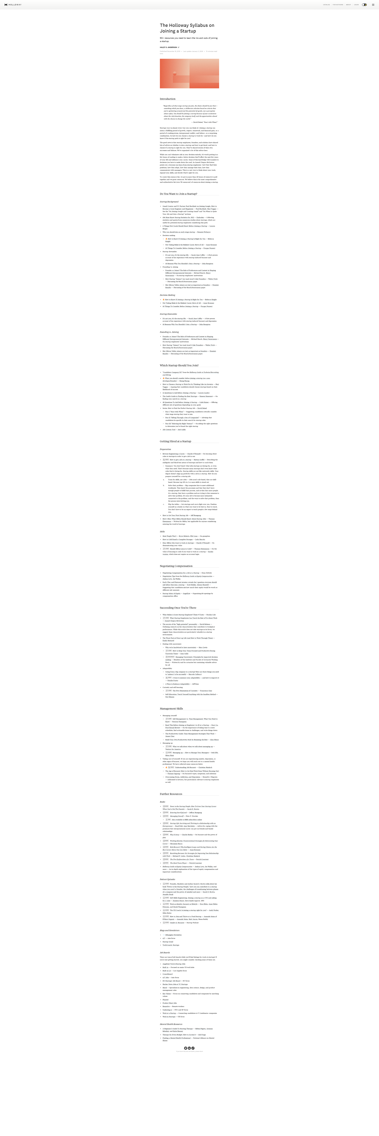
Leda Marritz (200, 539)
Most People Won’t (169, 536)
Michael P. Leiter (179, 856)
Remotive (166, 1006)
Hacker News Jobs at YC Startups (175, 984)
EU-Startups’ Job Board (171, 981)
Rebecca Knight (211, 299)
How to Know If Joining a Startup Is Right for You (186, 239)
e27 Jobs (166, 977)
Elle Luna (193, 536)
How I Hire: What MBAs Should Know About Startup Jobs (184, 519)
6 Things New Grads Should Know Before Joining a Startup (185, 226)
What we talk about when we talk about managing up (193, 746)
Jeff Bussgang (196, 515)
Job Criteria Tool (169, 429)
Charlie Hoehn (187, 834)
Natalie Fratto (172, 680)
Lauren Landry (204, 393)
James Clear (169, 736)
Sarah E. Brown (193, 809)
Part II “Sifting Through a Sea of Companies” (182, 417)
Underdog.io (167, 1010)
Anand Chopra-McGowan (174, 620)
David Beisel (202, 408)
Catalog (326, 5)
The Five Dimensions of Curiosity (185, 690)
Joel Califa (182, 429)
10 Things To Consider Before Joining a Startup (183, 248)
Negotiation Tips (169, 576)
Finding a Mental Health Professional (177, 1038)
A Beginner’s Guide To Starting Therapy (178, 1028)
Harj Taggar (211, 209)
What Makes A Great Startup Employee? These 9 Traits (183, 614)
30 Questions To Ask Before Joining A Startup (180, 402)
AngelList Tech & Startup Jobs (174, 964)
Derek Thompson (179, 907)
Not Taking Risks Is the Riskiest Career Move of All (184, 244)
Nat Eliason (169, 697)
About (348, 5)
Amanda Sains (182, 919)
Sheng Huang (184, 381)
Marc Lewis (203, 647)
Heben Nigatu (200, 1028)
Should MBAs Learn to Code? (181, 548)
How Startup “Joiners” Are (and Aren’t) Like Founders (185, 279)
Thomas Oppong (173, 773)
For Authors (338, 5)
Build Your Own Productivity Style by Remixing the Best (186, 739)
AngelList (186, 593)
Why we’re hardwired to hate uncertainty (180, 647)
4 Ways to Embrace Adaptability (177, 684)
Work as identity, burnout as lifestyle (183, 904)
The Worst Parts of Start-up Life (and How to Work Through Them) (188, 638)
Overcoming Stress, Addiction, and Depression (182, 777)
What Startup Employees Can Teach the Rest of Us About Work (193, 618)
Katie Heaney (178, 1031)
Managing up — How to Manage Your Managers (191, 752)
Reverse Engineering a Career (174, 453)
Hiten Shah (169, 755)
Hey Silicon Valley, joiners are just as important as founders (187, 285)
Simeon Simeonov (206, 396)
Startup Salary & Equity (171, 593)
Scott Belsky (191, 584)
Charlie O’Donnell (194, 453)
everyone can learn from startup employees (184, 165)
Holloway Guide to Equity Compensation (197, 576)
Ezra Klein (204, 904)
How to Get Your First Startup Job (175, 515)
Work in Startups (169, 1016)
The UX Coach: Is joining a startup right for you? (188, 910)
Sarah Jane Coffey (198, 255)
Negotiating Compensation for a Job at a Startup (181, 573)
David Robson (205, 624)
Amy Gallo (184, 653)
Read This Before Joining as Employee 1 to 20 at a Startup (187, 725)
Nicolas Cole (211, 614)
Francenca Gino (206, 690)
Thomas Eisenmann (201, 548)
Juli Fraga (202, 1034)
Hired (165, 987)
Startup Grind (168, 941)
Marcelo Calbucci (195, 674)
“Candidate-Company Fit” (172, 372)
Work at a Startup (169, 1013)
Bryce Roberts (184, 536)
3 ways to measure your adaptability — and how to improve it (196, 677)
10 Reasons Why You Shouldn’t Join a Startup (182, 263)
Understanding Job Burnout (185, 767)
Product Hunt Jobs (170, 1003)
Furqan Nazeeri (209, 248)
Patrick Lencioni (202, 859)
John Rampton (207, 263)
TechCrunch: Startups (171, 945)
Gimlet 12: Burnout (177, 922)
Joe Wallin (177, 579)
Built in (165, 967)
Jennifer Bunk (168, 894)
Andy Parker (213, 910)
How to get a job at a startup (180, 459)
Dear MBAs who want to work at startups (178, 543)
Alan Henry (214, 739)
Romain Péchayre (204, 232)
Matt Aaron (193, 919)
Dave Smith (189, 900)
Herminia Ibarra (176, 843)
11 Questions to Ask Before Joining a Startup (179, 393)
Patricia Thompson (179, 721)
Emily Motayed (168, 640)
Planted (165, 999)
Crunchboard (168, 974)
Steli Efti (214, 752)
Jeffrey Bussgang (195, 812)
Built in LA (167, 970)
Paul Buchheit (201, 209)
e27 (164, 938)
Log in (356, 5)
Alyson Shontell (203, 584)
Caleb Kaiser (204, 402)
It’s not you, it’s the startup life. (177, 255)
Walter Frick (212, 279)
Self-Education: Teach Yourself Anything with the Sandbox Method (190, 694)
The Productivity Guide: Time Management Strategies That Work (189, 733)
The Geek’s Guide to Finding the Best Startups (180, 396)
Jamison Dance (178, 900)
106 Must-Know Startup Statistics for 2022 (178, 217)
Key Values (167, 993)
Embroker (200, 217)
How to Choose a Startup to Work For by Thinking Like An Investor (188, 384)
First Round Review (172, 727)
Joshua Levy (167, 579)
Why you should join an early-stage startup (179, 232)
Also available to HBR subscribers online (187, 819)
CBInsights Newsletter (173, 935)
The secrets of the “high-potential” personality (180, 624)
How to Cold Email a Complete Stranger (178, 539)
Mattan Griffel (199, 459)
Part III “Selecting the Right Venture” (179, 423)
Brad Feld (179, 826)
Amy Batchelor (189, 826)
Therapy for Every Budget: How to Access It (179, 1034)
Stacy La (214, 725)
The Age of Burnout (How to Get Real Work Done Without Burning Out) (192, 771)
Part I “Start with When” (174, 411)
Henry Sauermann (210, 339)
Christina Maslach (205, 767)
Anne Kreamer (211, 244)
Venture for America (173, 749)
